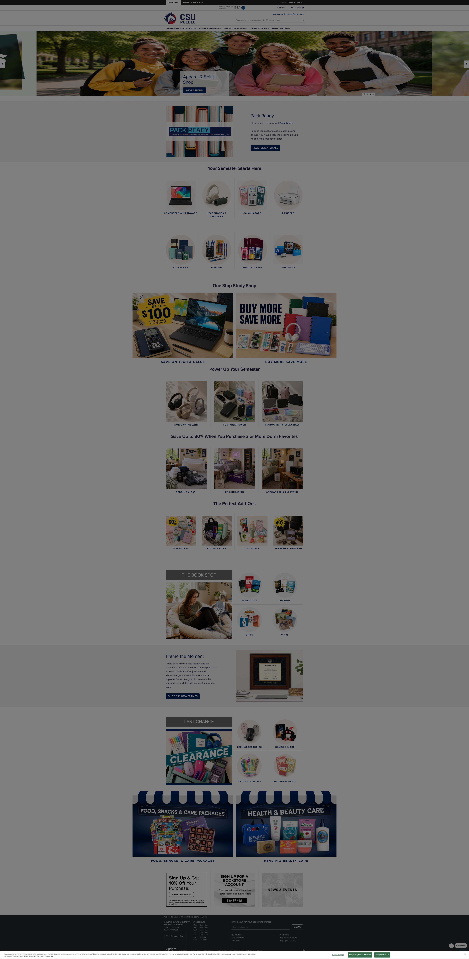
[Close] (465, 954)
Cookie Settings (338, 955)
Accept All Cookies (382, 955)
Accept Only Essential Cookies (360, 955)
